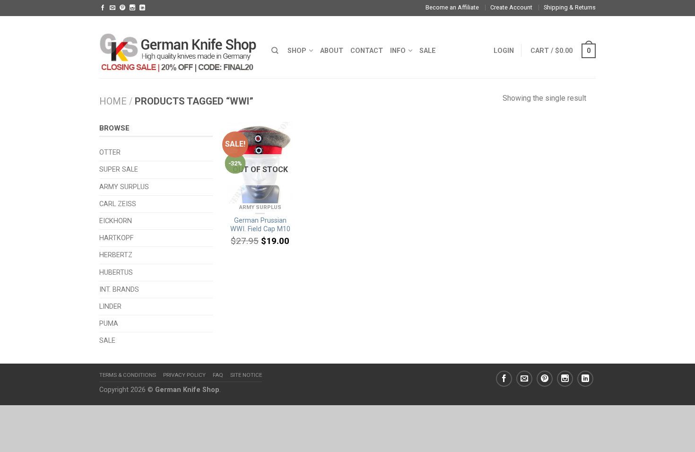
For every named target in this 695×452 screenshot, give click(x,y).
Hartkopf (116, 238)
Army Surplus (260, 207)
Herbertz (115, 255)
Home (113, 101)
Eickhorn (115, 221)
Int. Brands (119, 290)
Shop (296, 51)
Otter (110, 152)
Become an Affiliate (452, 7)
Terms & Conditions (127, 375)
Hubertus (116, 273)
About (331, 51)
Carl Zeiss (117, 204)
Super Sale (118, 169)
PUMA (108, 324)
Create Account (511, 7)
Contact (366, 51)
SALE (427, 51)
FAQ (218, 375)
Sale (107, 341)
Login (504, 51)
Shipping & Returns (570, 7)
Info (398, 51)
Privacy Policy (184, 375)
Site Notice (246, 375)
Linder (110, 307)
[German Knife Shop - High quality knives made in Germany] (178, 47)
